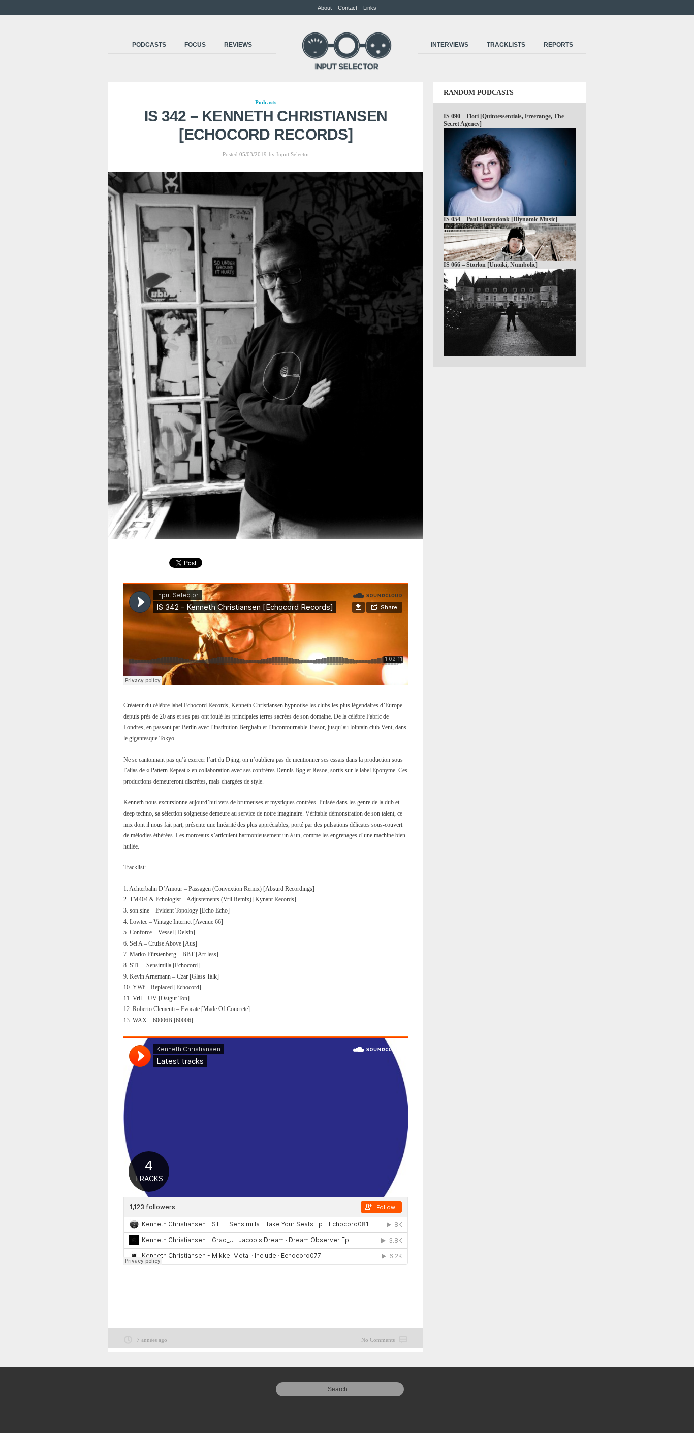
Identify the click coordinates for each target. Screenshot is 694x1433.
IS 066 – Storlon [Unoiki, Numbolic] (491, 264)
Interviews (449, 44)
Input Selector (292, 154)
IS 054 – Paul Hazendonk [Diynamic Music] (500, 219)
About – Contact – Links (347, 8)
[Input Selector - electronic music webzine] (347, 67)
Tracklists (506, 44)
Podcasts (149, 44)
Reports (558, 44)
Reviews (238, 44)
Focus (195, 44)
